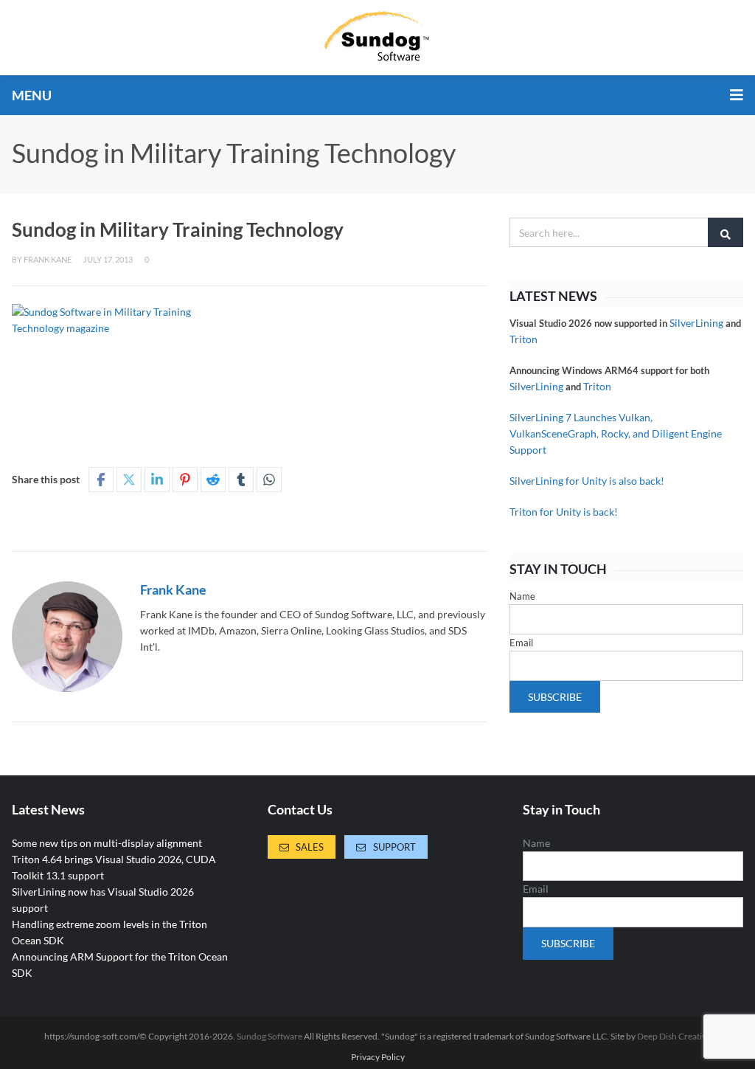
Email (521, 642)
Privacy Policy (378, 1057)
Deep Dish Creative (674, 1036)
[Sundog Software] (377, 37)
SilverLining (696, 322)
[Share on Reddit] (213, 479)
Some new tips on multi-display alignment (107, 843)
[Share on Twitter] (129, 479)
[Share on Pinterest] (185, 479)
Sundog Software (269, 1036)
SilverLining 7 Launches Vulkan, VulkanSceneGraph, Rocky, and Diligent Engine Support (615, 433)
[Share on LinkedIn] (157, 479)
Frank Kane (48, 259)
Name (522, 596)
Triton (523, 339)
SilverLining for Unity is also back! (586, 480)
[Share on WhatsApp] (269, 479)
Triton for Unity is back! (563, 511)
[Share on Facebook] (101, 479)
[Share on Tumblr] (241, 479)
